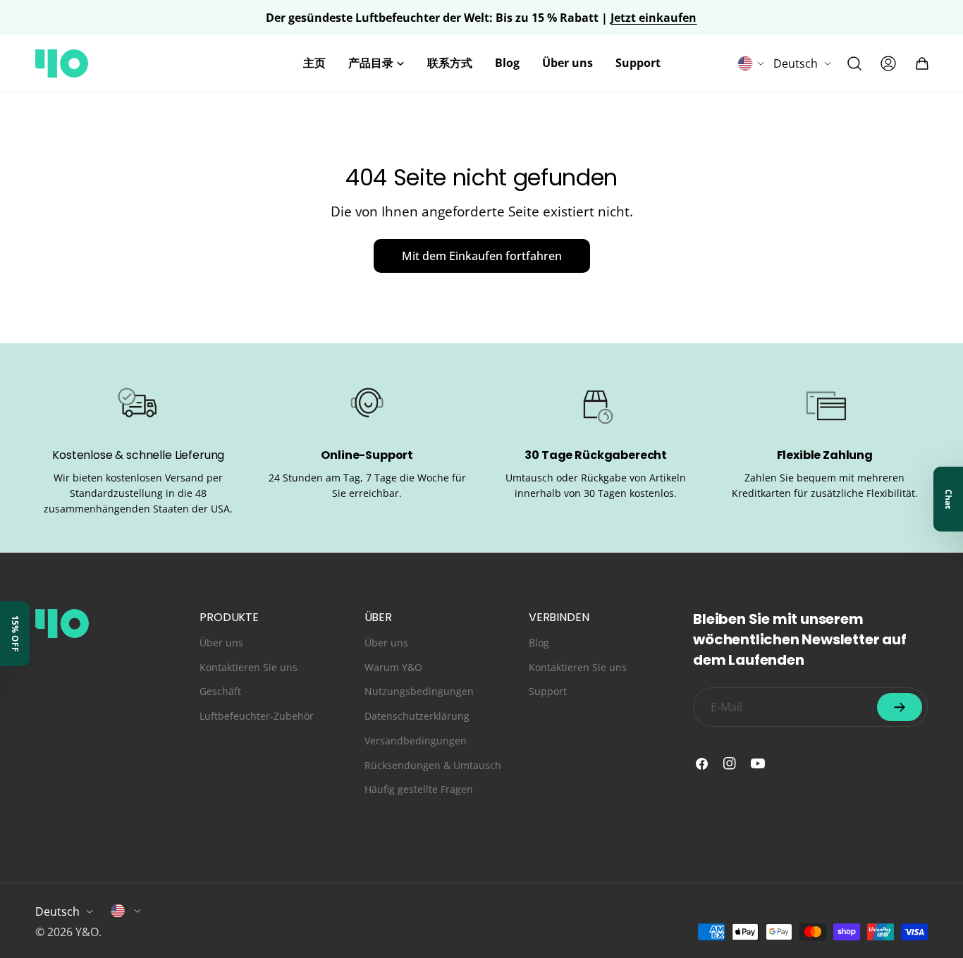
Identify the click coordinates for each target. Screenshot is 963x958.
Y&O (87, 932)
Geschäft (220, 691)
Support (548, 691)
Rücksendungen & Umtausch (432, 765)
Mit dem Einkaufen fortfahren (482, 256)
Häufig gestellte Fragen (418, 789)
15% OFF (15, 633)
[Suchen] (854, 63)
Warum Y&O (393, 667)
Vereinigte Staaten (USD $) (126, 910)
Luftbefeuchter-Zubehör (257, 716)
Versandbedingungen (415, 740)
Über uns (221, 642)
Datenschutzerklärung (417, 716)
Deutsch (795, 63)
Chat (949, 499)
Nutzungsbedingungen (419, 691)
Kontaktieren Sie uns (249, 667)
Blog (539, 642)
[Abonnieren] (899, 707)
